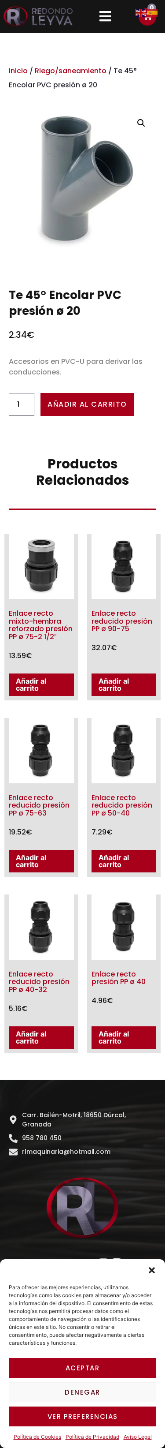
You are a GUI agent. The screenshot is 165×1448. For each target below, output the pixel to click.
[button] (151, 1270)
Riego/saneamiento (70, 71)
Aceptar (83, 1368)
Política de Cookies (37, 1436)
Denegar (82, 1392)
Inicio (18, 71)
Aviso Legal (138, 1436)
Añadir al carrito (87, 404)
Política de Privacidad (92, 1436)
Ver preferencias (83, 1416)
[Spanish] (152, 11)
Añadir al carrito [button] (31, 684)
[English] (141, 11)
